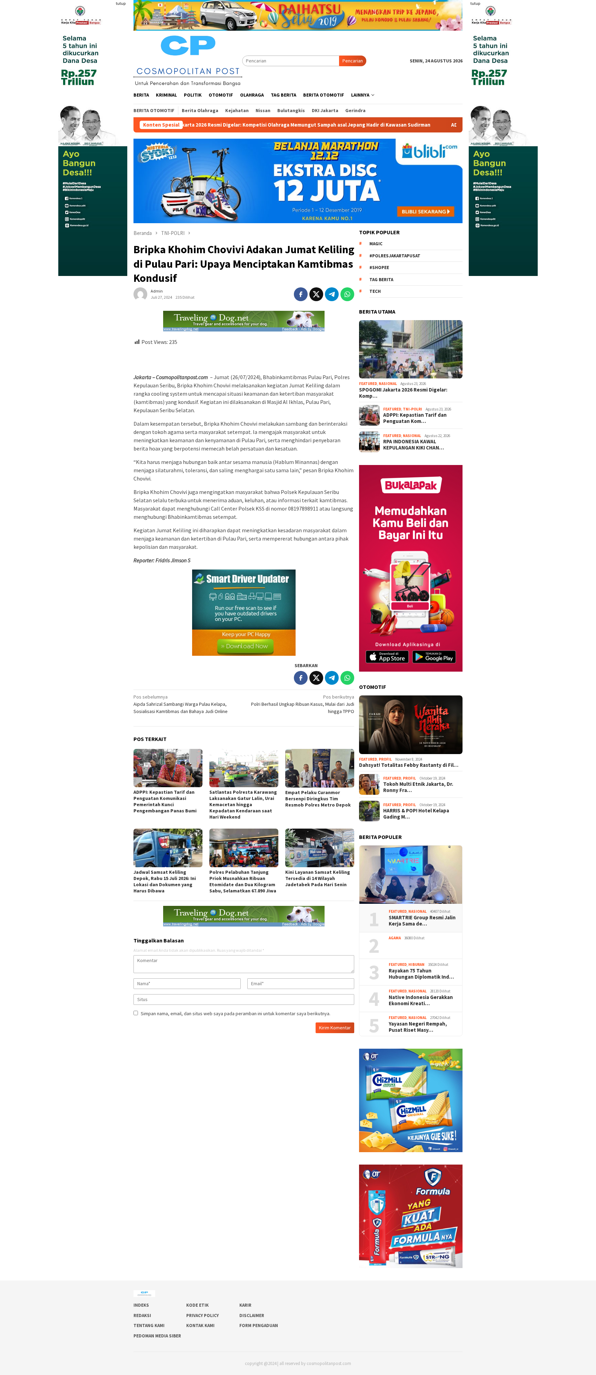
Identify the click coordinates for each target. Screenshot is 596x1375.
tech (375, 291)
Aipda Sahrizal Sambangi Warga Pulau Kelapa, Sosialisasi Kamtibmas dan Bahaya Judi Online (180, 704)
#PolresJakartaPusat (394, 256)
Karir (245, 1305)
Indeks (141, 1305)
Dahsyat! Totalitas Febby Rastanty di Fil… (408, 765)
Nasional (388, 383)
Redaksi (142, 1315)
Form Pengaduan (258, 1325)
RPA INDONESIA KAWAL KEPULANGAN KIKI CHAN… (413, 444)
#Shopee (379, 267)
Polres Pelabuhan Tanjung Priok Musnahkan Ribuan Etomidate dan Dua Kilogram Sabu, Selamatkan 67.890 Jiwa (242, 881)
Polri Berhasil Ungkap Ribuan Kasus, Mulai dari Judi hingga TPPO (302, 704)
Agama (395, 938)
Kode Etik (197, 1305)
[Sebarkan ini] (301, 294)
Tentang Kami (149, 1325)
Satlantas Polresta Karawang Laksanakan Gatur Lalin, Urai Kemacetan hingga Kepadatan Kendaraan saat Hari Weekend (243, 804)
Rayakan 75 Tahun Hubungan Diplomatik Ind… (421, 974)
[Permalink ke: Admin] (140, 293)
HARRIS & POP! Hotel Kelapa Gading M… (416, 814)
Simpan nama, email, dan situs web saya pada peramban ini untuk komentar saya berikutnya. (235, 1013)
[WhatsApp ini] (347, 294)
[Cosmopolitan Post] (187, 60)
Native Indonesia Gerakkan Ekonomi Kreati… (421, 1000)
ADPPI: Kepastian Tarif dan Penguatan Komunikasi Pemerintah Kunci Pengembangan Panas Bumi (165, 801)
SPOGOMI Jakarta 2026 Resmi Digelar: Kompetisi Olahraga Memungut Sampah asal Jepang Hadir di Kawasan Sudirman (196, 125)
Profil (385, 759)
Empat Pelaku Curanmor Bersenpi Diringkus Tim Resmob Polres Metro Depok (318, 798)
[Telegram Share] (332, 294)
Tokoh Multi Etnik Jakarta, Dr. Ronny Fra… (418, 787)
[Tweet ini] (316, 294)
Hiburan (416, 964)
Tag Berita (381, 280)
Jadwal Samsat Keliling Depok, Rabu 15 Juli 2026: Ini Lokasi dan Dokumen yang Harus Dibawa (164, 881)
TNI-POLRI (412, 409)
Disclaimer (251, 1315)
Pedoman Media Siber (157, 1336)
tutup (121, 3)
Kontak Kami (200, 1325)
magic (376, 244)
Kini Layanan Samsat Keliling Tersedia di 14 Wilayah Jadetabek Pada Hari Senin (317, 878)
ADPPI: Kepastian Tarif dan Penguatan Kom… (415, 418)
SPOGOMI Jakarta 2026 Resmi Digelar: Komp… (403, 393)
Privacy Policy (202, 1315)
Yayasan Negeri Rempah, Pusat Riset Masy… (418, 1027)
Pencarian (352, 61)
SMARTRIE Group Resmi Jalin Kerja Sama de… (422, 920)
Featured (368, 383)
